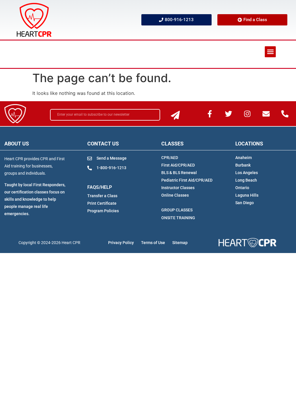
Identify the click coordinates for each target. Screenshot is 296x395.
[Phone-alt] (285, 113)
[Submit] (175, 115)
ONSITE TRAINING (178, 217)
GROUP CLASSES (177, 210)
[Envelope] (266, 113)
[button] (270, 51)
